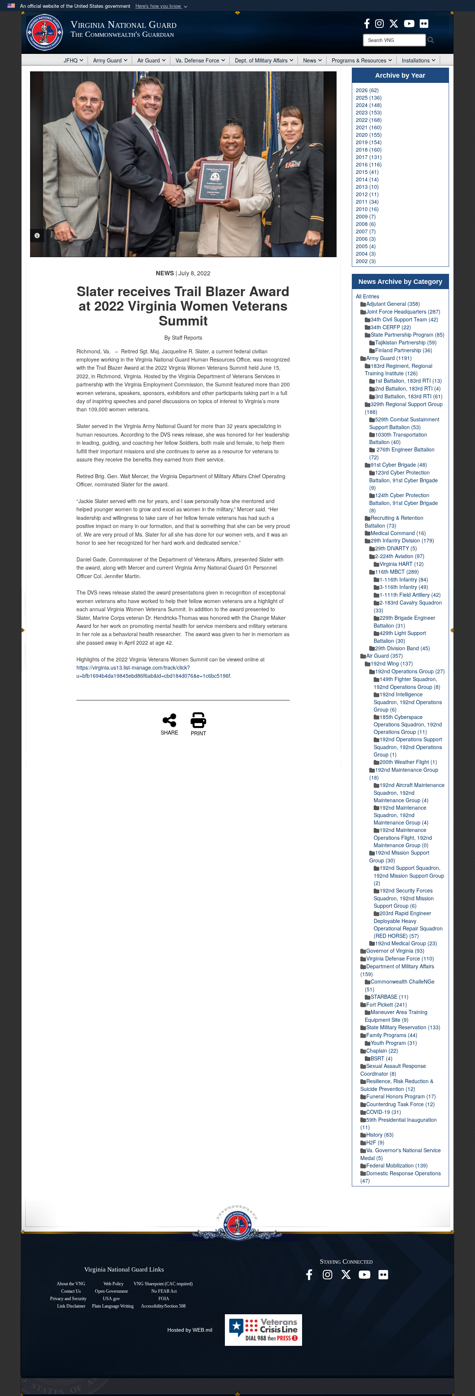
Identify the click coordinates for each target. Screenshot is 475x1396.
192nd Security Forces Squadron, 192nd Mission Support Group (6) (404, 898)
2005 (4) (366, 246)
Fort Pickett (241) (386, 1004)
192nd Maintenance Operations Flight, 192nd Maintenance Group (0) (403, 837)
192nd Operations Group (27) (410, 671)
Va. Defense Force (197, 60)
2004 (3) (366, 253)
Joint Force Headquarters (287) (403, 311)
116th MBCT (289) (397, 571)
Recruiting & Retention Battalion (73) (394, 521)
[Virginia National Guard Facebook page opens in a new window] (367, 22)
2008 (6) (366, 223)
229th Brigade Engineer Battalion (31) (404, 621)
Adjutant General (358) (393, 303)
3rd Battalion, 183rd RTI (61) (409, 396)
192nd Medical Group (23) (406, 943)
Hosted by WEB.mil (189, 1330)
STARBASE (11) (390, 996)
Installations (416, 60)
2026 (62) (367, 90)
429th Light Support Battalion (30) (400, 636)
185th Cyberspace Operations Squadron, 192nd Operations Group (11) (408, 724)
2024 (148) (369, 104)
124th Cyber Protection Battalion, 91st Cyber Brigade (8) (403, 502)
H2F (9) (375, 1142)
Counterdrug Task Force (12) (400, 1104)
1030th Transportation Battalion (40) (398, 438)
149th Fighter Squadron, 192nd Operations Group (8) (407, 682)
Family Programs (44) (391, 1035)
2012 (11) (367, 194)
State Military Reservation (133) (403, 1027)
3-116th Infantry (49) (404, 586)
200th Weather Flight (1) (408, 761)
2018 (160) (369, 149)
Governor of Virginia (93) (395, 950)
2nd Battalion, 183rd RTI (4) (408, 388)
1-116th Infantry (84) (404, 579)
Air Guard (148, 60)
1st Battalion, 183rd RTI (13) (408, 380)
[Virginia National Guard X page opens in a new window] (394, 22)
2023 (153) (369, 112)
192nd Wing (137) (392, 663)
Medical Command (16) (398, 533)
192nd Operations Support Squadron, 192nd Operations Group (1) (408, 746)
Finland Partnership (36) (403, 350)
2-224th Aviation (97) (400, 556)
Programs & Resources (359, 60)
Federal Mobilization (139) (397, 1165)
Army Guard (107, 60)
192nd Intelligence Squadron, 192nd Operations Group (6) (408, 701)
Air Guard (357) (384, 655)
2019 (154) (369, 142)
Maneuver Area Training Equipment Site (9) (396, 1015)
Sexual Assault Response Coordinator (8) (393, 1069)
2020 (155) (369, 134)
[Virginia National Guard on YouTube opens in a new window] (409, 22)
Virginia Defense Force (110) (400, 958)
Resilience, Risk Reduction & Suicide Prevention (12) (396, 1084)
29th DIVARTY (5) (396, 548)
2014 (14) (367, 179)
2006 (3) (366, 238)
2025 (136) (369, 97)
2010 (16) (367, 209)
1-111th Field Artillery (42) (410, 594)
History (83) (380, 1134)
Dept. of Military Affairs (261, 60)
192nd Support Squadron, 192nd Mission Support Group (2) (409, 875)
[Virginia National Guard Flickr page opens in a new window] (424, 22)
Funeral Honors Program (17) (401, 1096)
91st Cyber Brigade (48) (399, 464)
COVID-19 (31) (383, 1111)
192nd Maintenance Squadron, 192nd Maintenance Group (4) (401, 815)
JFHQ (71, 60)
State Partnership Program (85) (408, 334)
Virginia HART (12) (402, 563)
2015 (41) (367, 171)
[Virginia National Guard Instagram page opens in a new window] (379, 22)
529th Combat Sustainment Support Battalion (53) (404, 423)
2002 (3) (366, 261)
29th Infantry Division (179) (402, 540)
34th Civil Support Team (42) (404, 319)
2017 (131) (369, 157)
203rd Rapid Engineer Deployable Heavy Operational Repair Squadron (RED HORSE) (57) (408, 924)
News (309, 60)
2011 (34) (367, 201)
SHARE (169, 732)
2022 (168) (369, 119)
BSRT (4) (382, 1058)
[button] (162, 6)
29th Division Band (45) (402, 648)
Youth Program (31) (394, 1042)
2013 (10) (367, 186)
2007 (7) (366, 231)
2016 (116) (369, 164)
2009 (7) (366, 216)
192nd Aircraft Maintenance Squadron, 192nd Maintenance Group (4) (409, 792)
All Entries (367, 296)
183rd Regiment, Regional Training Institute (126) (398, 369)
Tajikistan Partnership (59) (406, 342)
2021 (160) (369, 127)
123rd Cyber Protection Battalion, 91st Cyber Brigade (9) (403, 480)
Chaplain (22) (382, 1050)
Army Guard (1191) (389, 358)
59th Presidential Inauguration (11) (398, 1123)
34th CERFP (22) (391, 327)
